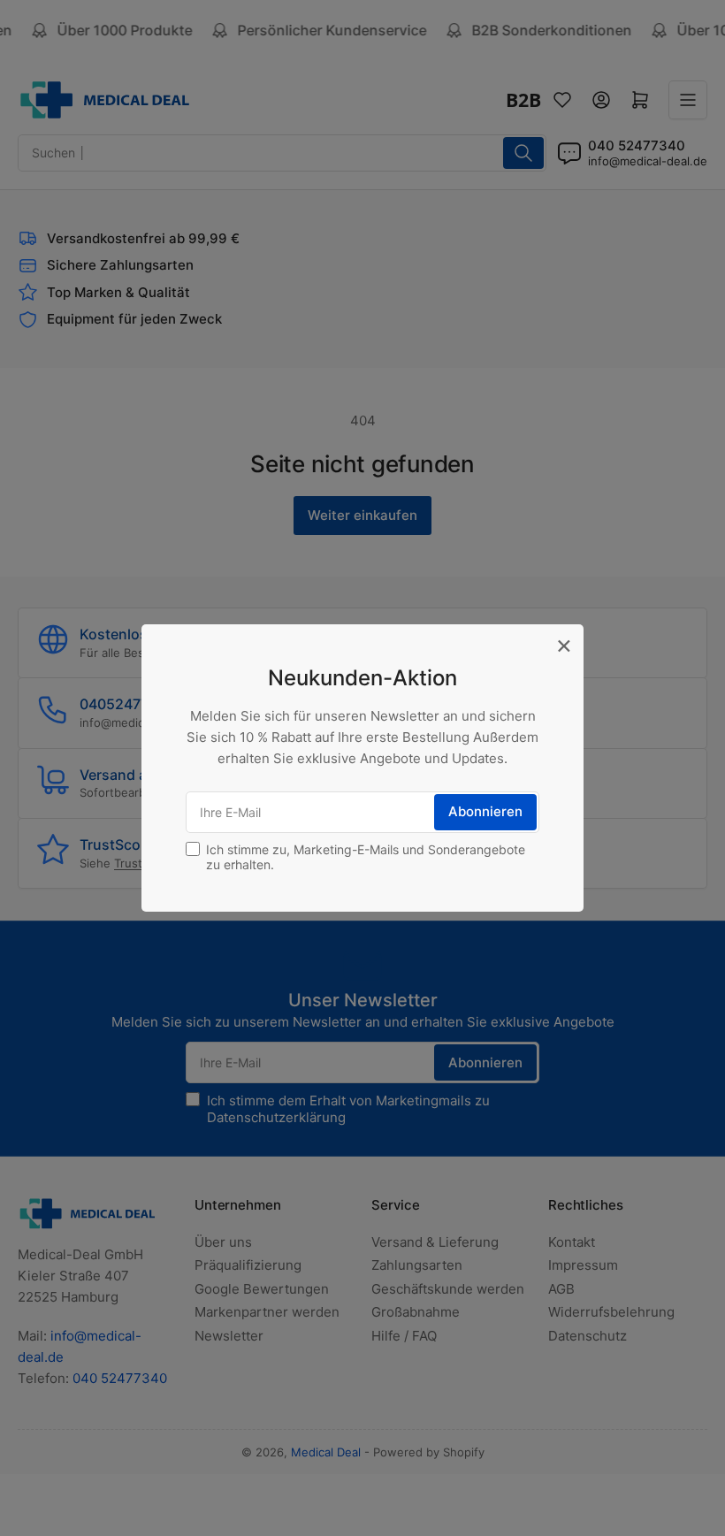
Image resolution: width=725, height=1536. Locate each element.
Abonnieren (485, 811)
